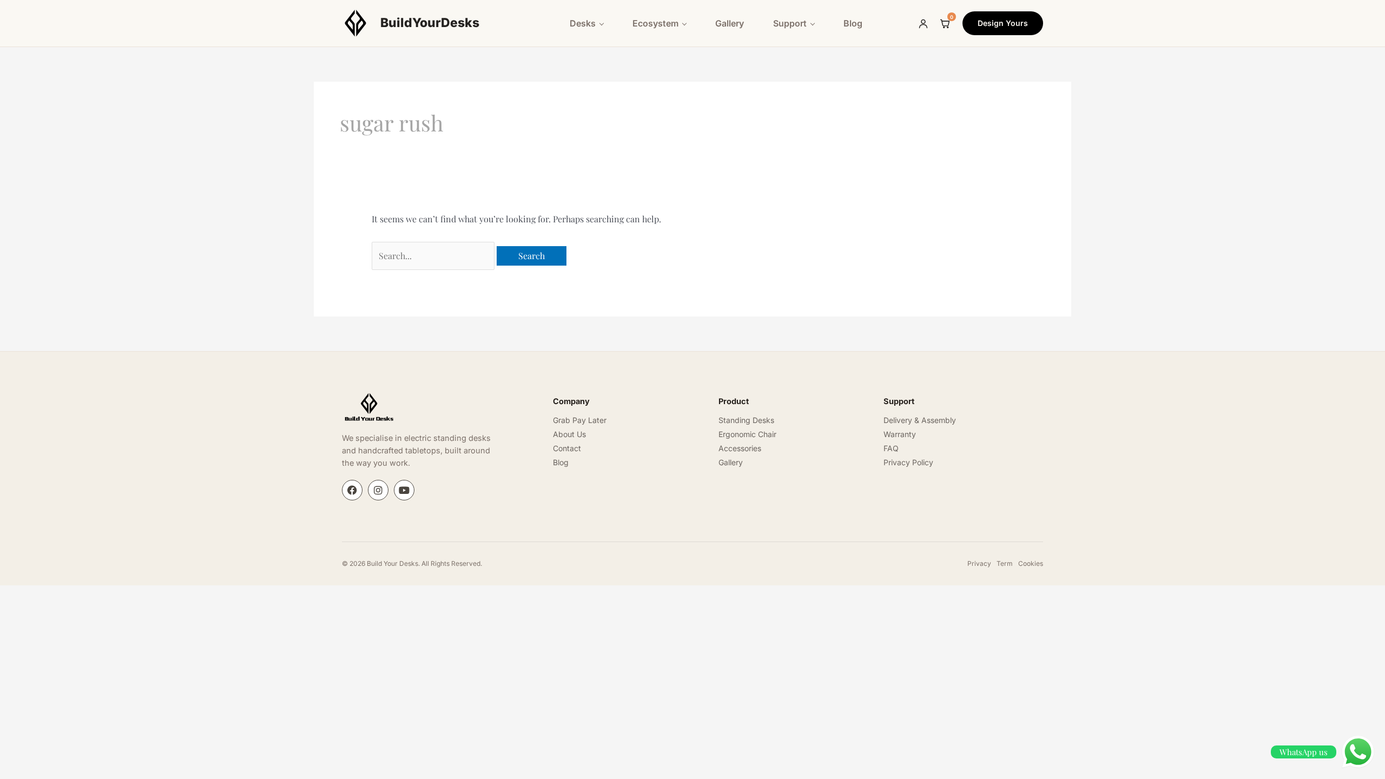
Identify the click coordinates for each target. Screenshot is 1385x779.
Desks (583, 23)
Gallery (729, 23)
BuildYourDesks (429, 22)
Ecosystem (655, 23)
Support (790, 23)
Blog (852, 23)
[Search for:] (434, 255)
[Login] (923, 23)
